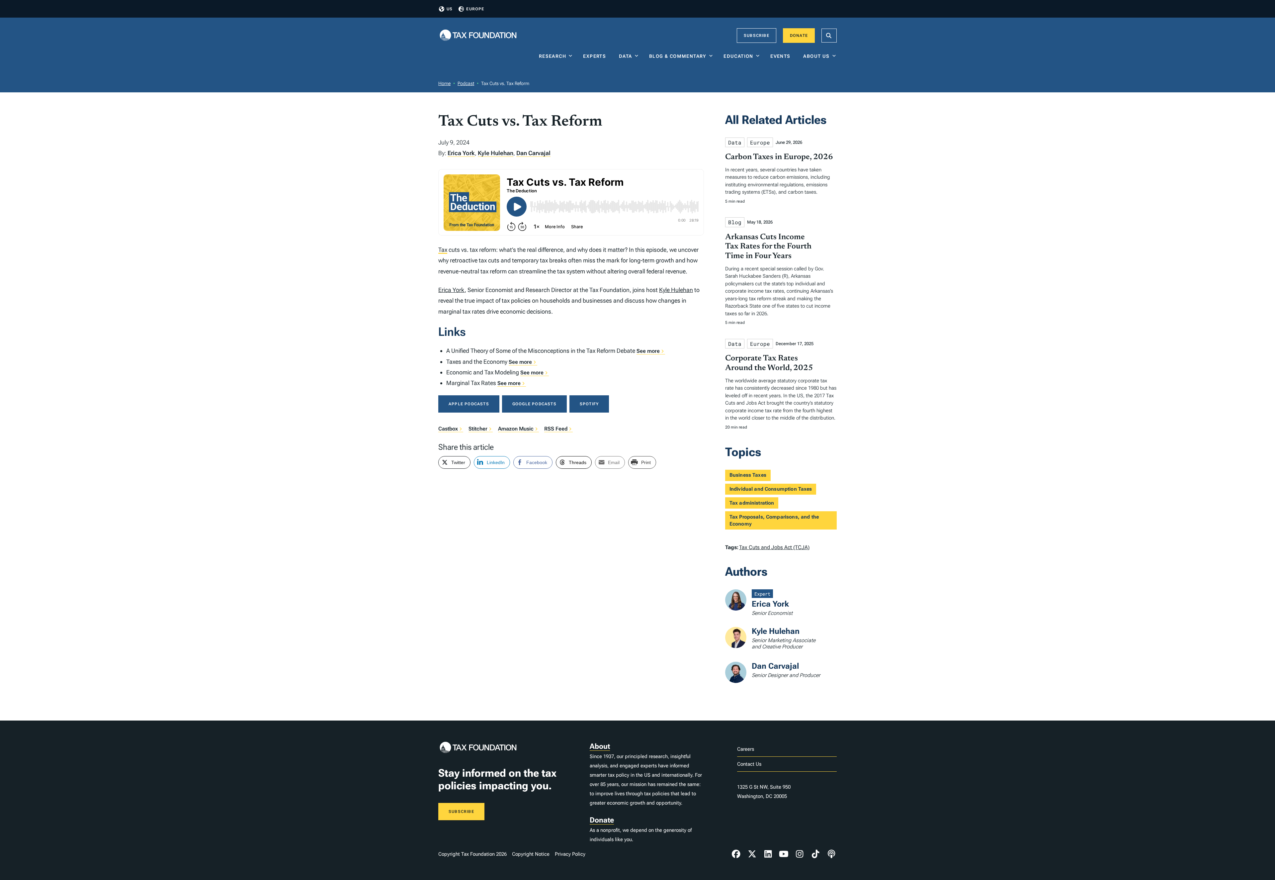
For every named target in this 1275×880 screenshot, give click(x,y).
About (600, 746)
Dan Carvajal (533, 152)
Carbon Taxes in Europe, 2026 (779, 157)
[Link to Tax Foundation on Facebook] (736, 854)
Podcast (466, 83)
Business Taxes (747, 475)
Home (444, 83)
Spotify (589, 404)
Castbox (448, 429)
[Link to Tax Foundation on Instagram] (799, 854)
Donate (799, 35)
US (450, 9)
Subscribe (756, 35)
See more (648, 351)
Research (552, 56)
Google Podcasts (534, 404)
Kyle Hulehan (495, 152)
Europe (475, 9)
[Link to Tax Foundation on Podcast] (831, 854)
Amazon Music (516, 429)
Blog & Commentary (678, 56)
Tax (442, 249)
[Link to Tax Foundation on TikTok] (815, 854)
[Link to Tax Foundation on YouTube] (784, 854)
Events (781, 56)
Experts (596, 56)
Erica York (461, 152)
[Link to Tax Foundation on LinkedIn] (768, 854)
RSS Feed (555, 429)
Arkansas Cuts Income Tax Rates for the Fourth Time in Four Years (768, 246)
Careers (745, 749)
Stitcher (477, 429)
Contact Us (749, 764)
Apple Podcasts (469, 404)
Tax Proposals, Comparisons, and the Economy (774, 520)
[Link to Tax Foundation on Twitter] (752, 854)
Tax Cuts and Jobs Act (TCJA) (774, 547)
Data (625, 56)
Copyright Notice (531, 854)
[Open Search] (829, 36)
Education (738, 56)
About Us (816, 56)
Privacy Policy (570, 854)
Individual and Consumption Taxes (770, 489)
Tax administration (751, 503)
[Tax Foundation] (478, 36)
